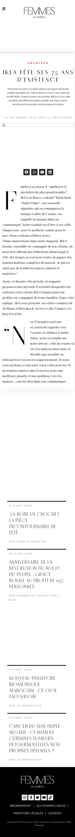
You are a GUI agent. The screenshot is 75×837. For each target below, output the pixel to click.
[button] (26, 172)
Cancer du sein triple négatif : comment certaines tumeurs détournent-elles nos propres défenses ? (34, 738)
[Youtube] (44, 797)
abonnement (20, 805)
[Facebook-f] (31, 797)
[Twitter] (37, 797)
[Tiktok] (50, 797)
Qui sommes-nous (50, 805)
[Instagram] (24, 797)
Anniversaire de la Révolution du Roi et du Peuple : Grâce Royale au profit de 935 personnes (36, 574)
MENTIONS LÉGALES (28, 813)
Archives (38, 63)
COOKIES (54, 813)
